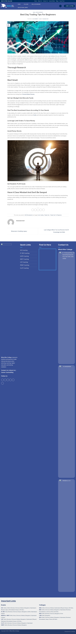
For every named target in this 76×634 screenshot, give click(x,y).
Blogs (57, 1)
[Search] (60, 6)
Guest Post (62, 1)
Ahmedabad (12, 609)
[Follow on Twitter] (68, 1)
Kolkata (22, 607)
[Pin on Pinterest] (40, 210)
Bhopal (2, 609)
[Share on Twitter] (35, 210)
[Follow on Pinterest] (71, 1)
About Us (40, 1)
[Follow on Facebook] (65, 1)
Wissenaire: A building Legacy (19, 231)
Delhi (8, 607)
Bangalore (27, 607)
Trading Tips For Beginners (56, 215)
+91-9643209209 (67, 366)
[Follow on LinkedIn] (72, 1)
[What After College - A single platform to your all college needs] (7, 6)
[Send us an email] (69, 1)
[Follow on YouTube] (74, 1)
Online (5, 607)
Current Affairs (52, 1)
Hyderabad (32, 607)
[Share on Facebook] (32, 210)
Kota (6, 611)
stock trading (40, 215)
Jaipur (6, 609)
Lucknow (48, 611)
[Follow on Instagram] (5, 380)
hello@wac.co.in (66, 480)
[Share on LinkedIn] (43, 210)
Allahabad (3, 621)
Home (35, 1)
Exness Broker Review (28, 94)
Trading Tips (46, 215)
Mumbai (12, 607)
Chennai (17, 607)
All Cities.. (19, 621)
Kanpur (17, 609)
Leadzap (73, 631)
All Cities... (22, 609)
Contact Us (45, 1)
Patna (52, 611)
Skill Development (38, 12)
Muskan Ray (45, 18)
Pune (62, 613)
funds (34, 115)
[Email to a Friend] (38, 210)
